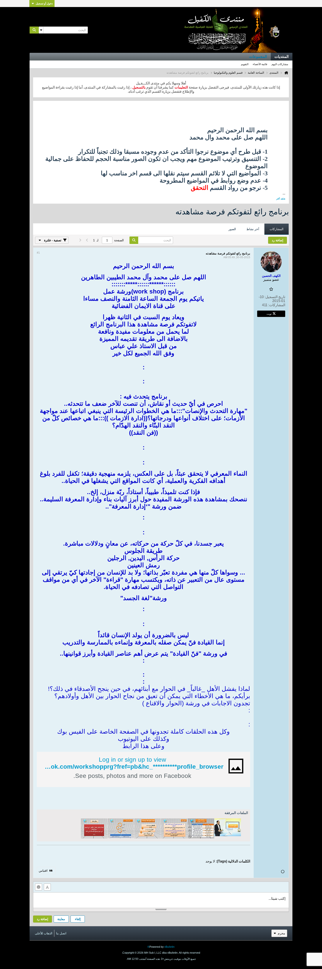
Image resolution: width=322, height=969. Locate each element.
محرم (281, 933)
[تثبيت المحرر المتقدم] (47, 887)
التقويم (244, 64)
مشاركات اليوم (280, 64)
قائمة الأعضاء (260, 64)
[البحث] (34, 30)
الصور (232, 229)
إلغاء (78, 919)
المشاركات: (276, 305)
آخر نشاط (252, 229)
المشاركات (276, 229)
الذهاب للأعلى (43, 933)
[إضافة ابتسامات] (38, 887)
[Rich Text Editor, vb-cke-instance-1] (161, 900)
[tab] (276, 229)
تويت (269, 313)
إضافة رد (42, 919)
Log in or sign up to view (132, 759)
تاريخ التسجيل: (275, 297)
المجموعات (258, 57)
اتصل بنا (61, 933)
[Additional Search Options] (41, 30)
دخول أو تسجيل (44, 3)
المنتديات (281, 57)
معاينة (61, 919)
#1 (38, 252)
